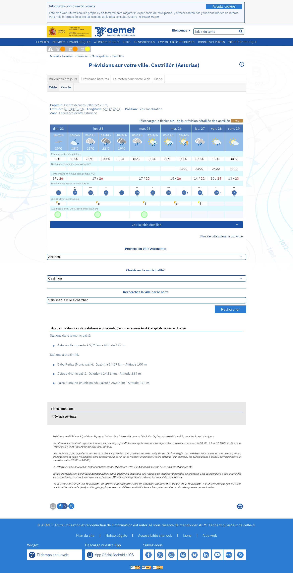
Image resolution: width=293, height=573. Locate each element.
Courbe (66, 87)
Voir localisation (151, 109)
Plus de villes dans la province (221, 236)
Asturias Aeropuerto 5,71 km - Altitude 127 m (91, 345)
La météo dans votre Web (131, 79)
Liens (187, 535)
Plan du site (85, 535)
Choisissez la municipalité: (145, 270)
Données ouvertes (211, 42)
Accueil (54, 56)
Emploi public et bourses (176, 42)
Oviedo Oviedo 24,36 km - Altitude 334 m (99, 373)
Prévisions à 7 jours (63, 79)
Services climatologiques (71, 42)
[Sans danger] (57, 214)
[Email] (53, 508)
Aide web (210, 535)
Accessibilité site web (155, 535)
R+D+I (126, 42)
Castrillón (118, 56)
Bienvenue (179, 30)
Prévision (82, 56)
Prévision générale (64, 416)
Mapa (158, 79)
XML (237, 120)
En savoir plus (144, 42)
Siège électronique (242, 42)
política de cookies (149, 17)
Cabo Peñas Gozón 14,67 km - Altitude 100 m (102, 364)
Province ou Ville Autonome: (145, 249)
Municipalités (100, 56)
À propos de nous (106, 42)
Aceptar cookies (224, 6)
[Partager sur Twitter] (71, 506)
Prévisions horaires (95, 79)
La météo (42, 42)
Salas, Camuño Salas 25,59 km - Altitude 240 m (103, 383)
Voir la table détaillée (146, 225)
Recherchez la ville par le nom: (145, 292)
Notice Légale (116, 535)
